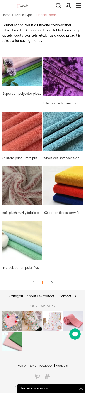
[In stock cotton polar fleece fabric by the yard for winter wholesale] (22, 240)
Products (62, 365)
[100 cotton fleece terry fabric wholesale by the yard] (63, 185)
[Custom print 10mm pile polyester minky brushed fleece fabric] (22, 130)
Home (6, 15)
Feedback (45, 365)
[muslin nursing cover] (32, 321)
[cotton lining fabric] (12, 341)
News (32, 365)
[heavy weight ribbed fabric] (73, 321)
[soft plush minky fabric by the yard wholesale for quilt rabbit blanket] (22, 185)
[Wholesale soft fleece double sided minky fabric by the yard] (63, 130)
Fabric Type (23, 15)
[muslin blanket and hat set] (52, 321)
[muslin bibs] (12, 321)
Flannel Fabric (46, 15)
